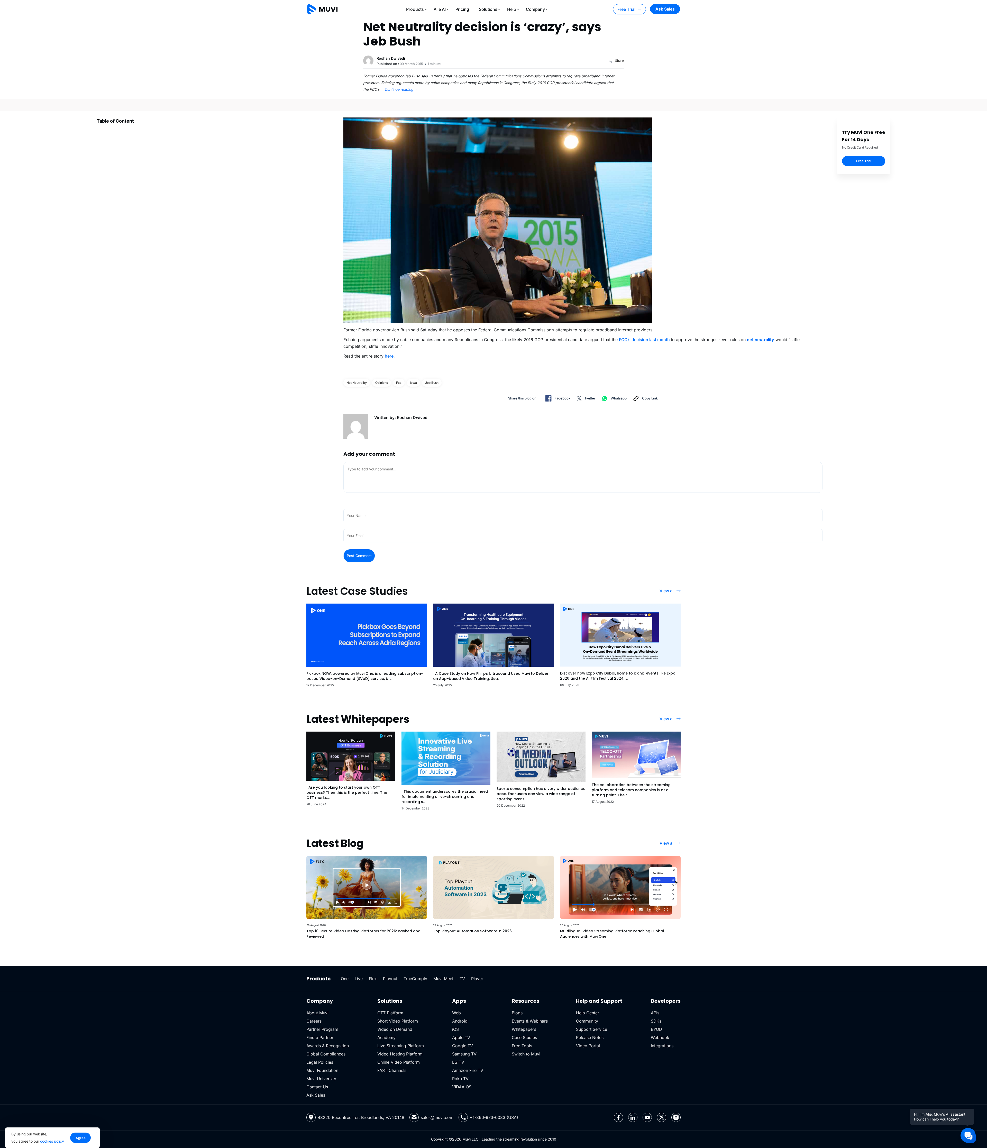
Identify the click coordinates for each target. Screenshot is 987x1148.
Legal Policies (319, 1062)
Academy (386, 1037)
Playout (390, 978)
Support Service (591, 1029)
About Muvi (317, 1012)
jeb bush (431, 383)
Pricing (462, 9)
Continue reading (401, 89)
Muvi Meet (443, 978)
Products (415, 9)
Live (359, 978)
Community (587, 1021)
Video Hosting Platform (400, 1053)
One (345, 978)
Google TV (462, 1045)
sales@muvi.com (437, 1117)
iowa (413, 383)
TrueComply (415, 978)
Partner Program (322, 1029)
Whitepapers (524, 1029)
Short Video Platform (397, 1021)
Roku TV (460, 1078)
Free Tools (522, 1045)
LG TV (458, 1062)
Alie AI (440, 9)
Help (511, 9)
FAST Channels (391, 1070)
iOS (455, 1029)
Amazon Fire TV (467, 1070)
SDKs (656, 1021)
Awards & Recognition (327, 1045)
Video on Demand (394, 1029)
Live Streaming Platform (400, 1045)
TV (462, 978)
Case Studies (524, 1037)
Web (456, 1012)
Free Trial (626, 9)
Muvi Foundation (322, 1070)
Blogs (517, 1012)
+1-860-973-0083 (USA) (494, 1117)
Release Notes (590, 1037)
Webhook (660, 1037)
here (389, 356)
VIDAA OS (461, 1086)
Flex (373, 978)
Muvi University (321, 1078)
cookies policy (52, 1141)
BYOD (656, 1029)
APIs (655, 1012)
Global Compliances (325, 1053)
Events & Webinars (530, 1021)
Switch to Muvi (526, 1053)
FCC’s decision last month (645, 339)
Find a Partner (319, 1037)
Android (460, 1021)
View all (667, 590)
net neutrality (356, 383)
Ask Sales (665, 9)
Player (477, 978)
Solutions (488, 9)
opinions (381, 383)
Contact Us (317, 1086)
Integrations (662, 1045)
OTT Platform (390, 1012)
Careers (314, 1021)
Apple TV (461, 1037)
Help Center (587, 1012)
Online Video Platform (398, 1062)
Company (535, 9)
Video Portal (588, 1045)
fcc (398, 383)
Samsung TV (464, 1053)
